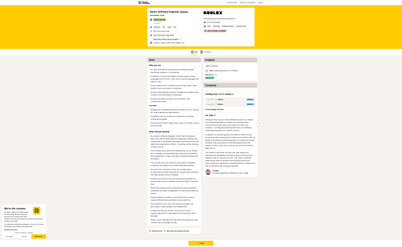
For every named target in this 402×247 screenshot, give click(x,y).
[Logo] (144, 2)
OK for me (38, 236)
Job (195, 52)
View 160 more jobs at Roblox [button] (177, 231)
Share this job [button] (157, 231)
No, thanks (9, 236)
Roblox (184, 11)
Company (207, 52)
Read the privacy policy (10, 229)
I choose (24, 236)
